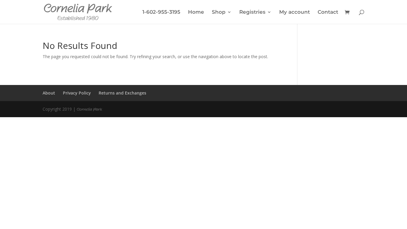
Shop (219, 12)
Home (196, 12)
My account (294, 12)
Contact (328, 12)
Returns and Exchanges (122, 93)
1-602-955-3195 (161, 12)
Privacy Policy (77, 93)
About (49, 93)
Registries (252, 12)
